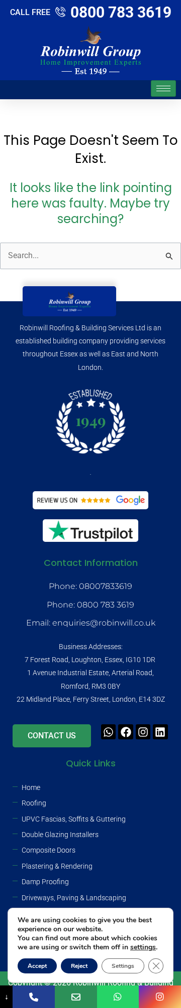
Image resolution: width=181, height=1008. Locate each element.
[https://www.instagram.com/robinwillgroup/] (160, 996)
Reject (79, 966)
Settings (123, 966)
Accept (37, 966)
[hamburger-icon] (163, 88)
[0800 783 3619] (34, 996)
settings (143, 947)
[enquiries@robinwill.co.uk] (76, 996)
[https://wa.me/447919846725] (118, 996)
